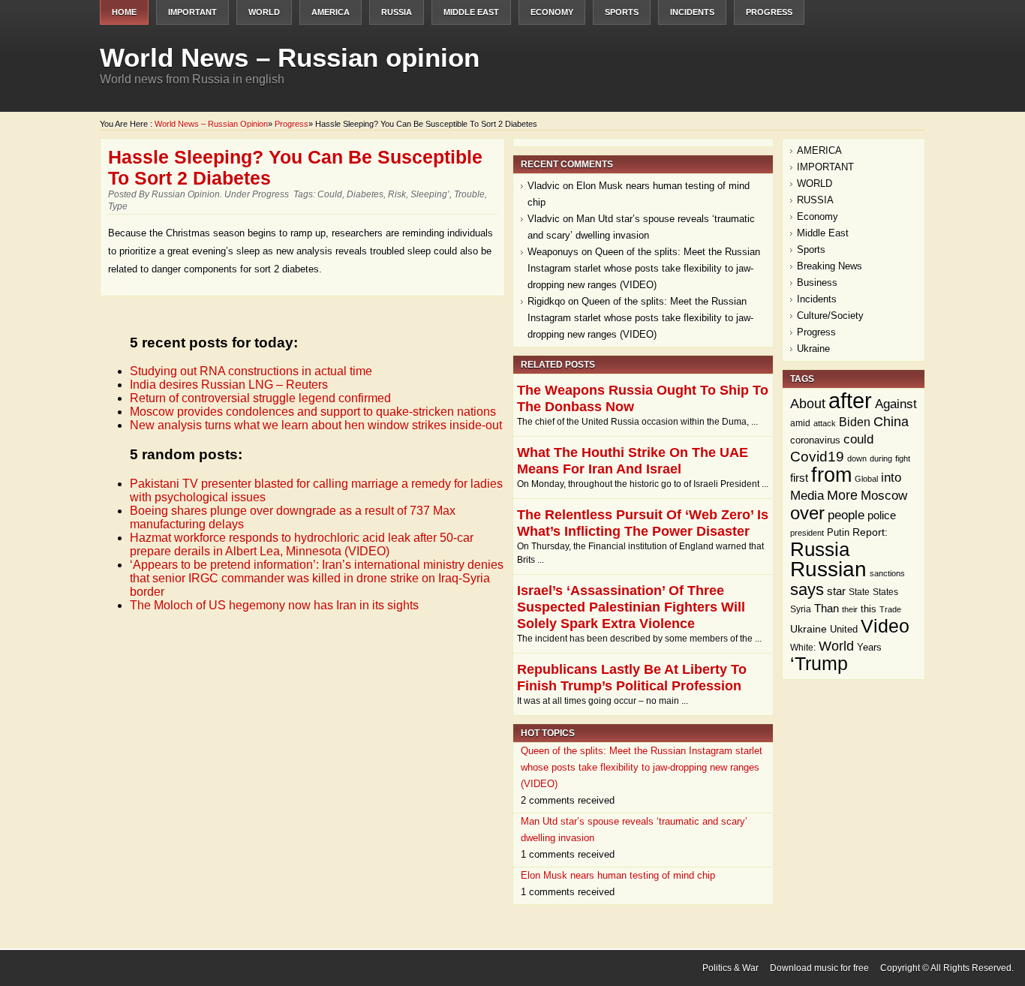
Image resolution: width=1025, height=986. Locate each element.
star (836, 591)
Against (896, 403)
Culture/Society (830, 315)
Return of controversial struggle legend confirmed (260, 398)
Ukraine (813, 348)
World (836, 646)
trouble (469, 194)
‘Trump (819, 664)
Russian (828, 569)
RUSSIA (396, 12)
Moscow (884, 495)
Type (118, 206)
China (891, 421)
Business (817, 282)
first (799, 477)
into (891, 477)
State (859, 592)
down (857, 458)
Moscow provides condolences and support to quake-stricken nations (313, 411)
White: (803, 647)
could (329, 194)
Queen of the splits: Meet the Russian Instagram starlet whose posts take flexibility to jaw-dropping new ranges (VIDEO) (644, 268)
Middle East (471, 12)
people (846, 514)
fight (902, 458)
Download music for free (819, 968)
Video (885, 625)
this (868, 609)
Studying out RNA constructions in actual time (251, 371)
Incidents (692, 12)
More (842, 495)
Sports (622, 12)
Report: (870, 532)
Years (869, 647)
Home (124, 12)
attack (824, 423)
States (885, 592)
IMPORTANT (192, 12)
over (807, 513)
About (807, 403)
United (844, 629)
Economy (552, 12)
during (881, 458)
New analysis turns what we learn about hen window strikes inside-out (316, 425)
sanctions (887, 573)
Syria (800, 609)
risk (397, 194)
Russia (819, 549)
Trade (890, 609)
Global (866, 478)
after (850, 400)
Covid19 (817, 456)
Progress (769, 12)
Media (807, 495)
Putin (838, 532)
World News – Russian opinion (289, 57)
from (831, 474)
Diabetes (365, 194)
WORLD (264, 12)
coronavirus (815, 440)
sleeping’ (429, 194)
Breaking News (829, 266)
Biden (854, 422)
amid (800, 423)
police (881, 515)
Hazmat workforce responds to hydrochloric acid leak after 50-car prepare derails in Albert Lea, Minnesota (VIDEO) (301, 544)
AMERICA (330, 12)
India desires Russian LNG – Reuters (229, 384)
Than (826, 609)
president (807, 532)
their (850, 609)
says (807, 589)
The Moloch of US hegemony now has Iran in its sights (274, 605)
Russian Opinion (186, 194)
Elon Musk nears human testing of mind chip (618, 875)
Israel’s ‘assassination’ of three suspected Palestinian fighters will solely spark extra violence (631, 607)
